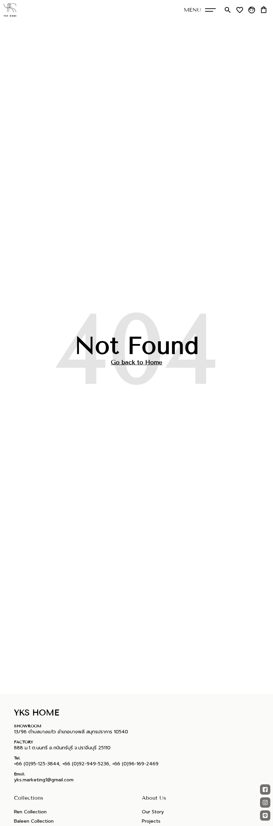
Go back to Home (136, 362)
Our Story (153, 811)
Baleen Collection (34, 821)
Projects (151, 821)
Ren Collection (30, 811)
